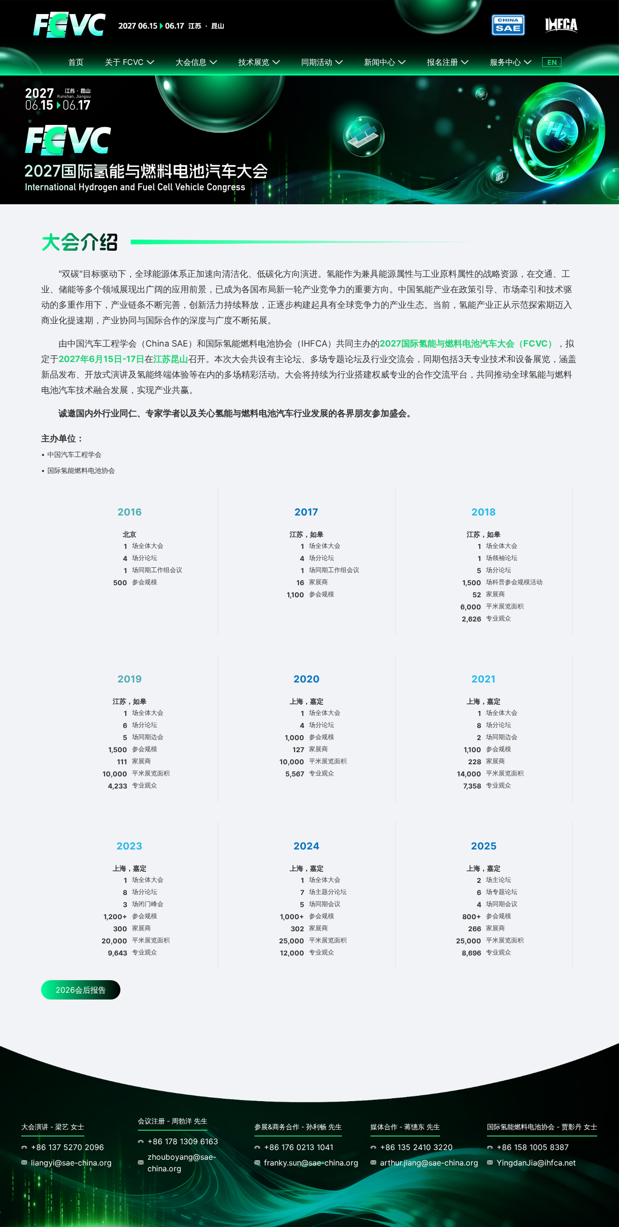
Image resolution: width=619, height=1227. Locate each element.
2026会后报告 (81, 990)
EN (552, 62)
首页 (76, 62)
